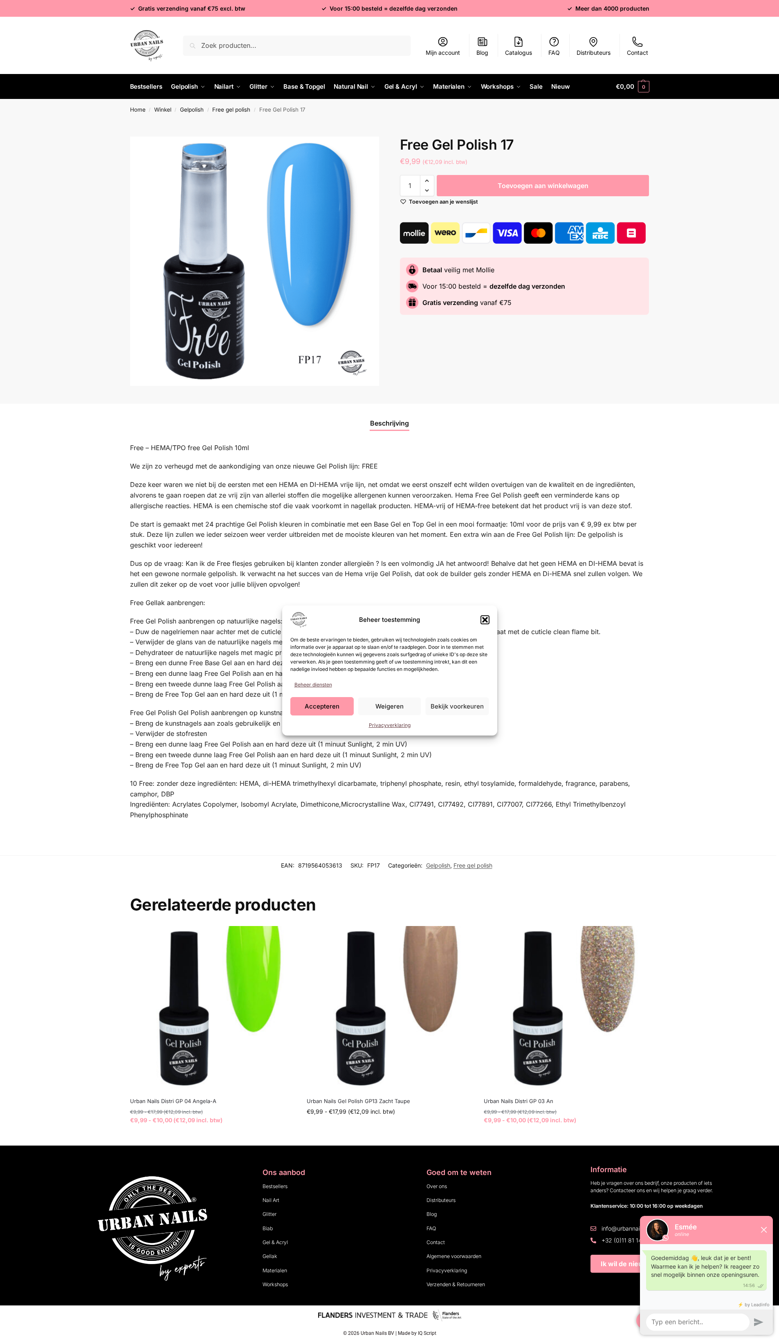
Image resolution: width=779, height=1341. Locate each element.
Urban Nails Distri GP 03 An (518, 1101)
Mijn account (443, 52)
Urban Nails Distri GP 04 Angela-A (173, 1101)
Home (138, 109)
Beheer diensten (313, 685)
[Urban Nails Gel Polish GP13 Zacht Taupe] (389, 1008)
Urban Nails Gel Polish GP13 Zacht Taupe (358, 1101)
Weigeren (389, 706)
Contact (637, 52)
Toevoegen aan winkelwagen (543, 186)
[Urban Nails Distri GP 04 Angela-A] (212, 1008)
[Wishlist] (282, 938)
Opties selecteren (212, 1137)
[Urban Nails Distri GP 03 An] (566, 1008)
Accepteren (322, 706)
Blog (482, 52)
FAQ (554, 52)
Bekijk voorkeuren (457, 706)
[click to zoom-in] (254, 261)
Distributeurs (594, 52)
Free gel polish (231, 109)
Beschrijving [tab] (389, 423)
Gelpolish (192, 109)
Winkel (162, 109)
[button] (485, 620)
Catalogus (518, 52)
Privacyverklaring (390, 725)
